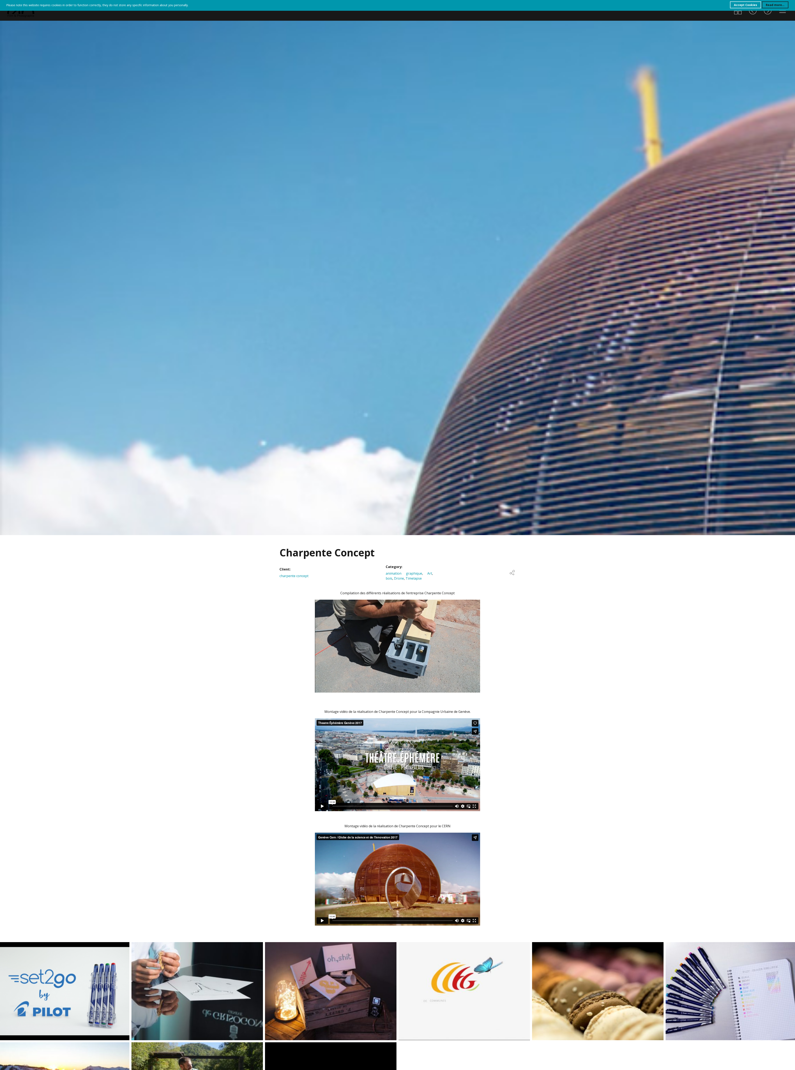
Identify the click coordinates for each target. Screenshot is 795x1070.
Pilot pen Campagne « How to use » (713, 947)
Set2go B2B (16, 947)
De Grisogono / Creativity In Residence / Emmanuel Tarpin (185, 946)
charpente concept (293, 576)
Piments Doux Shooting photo (306, 947)
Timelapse (414, 578)
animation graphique (404, 573)
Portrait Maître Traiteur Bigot (573, 947)
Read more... (775, 5)
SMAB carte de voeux (28, 1047)
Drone (399, 578)
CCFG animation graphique (436, 947)
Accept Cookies (745, 5)
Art (429, 573)
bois (389, 578)
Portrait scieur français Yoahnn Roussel (185, 1047)
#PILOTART (283, 1047)
